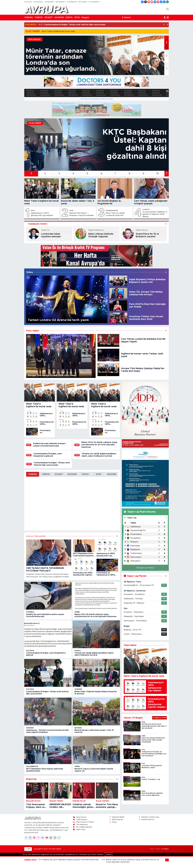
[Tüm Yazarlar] (166, 224)
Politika (30, 650)
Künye (114, 822)
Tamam (108, 854)
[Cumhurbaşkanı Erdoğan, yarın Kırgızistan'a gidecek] (48, 634)
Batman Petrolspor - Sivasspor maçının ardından (81, 214)
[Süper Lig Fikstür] (166, 576)
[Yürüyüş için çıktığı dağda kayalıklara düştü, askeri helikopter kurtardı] (96, 634)
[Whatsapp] (59, 838)
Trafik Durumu (81, 819)
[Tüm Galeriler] (166, 331)
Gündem (78, 689)
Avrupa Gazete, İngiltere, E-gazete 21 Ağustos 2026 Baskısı (155, 214)
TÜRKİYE (39, 17)
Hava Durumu (81, 817)
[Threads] (55, 838)
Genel (77, 612)
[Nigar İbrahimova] (80, 234)
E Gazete (126, 17)
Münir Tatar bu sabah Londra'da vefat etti (115, 214)
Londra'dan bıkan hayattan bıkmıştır (51, 235)
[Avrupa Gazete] (46, 9)
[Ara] (167, 9)
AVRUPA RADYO (147, 819)
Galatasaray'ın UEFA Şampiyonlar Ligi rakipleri (42, 214)
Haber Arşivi (80, 829)
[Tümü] (117, 779)
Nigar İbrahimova (96, 230)
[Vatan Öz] (33, 234)
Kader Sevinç (142, 230)
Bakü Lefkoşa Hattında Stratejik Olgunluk (100, 235)
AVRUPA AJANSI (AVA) (150, 817)
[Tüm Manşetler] (117, 536)
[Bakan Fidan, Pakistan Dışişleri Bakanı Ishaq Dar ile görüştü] (96, 673)
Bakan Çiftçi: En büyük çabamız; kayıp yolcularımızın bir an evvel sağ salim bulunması (99, 444)
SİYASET (49, 17)
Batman (78, 728)
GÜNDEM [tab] (32, 474)
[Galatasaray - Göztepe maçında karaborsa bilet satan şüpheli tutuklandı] (48, 711)
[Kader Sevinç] (128, 234)
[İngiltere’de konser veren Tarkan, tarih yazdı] (108, 355)
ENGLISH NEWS (118, 817)
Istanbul (30, 612)
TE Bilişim (165, 849)
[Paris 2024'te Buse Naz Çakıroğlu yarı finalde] (118, 305)
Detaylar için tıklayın (145, 568)
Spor (33, 210)
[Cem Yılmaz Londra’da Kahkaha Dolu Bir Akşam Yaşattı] (108, 340)
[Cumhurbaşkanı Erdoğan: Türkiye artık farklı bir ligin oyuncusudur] (48, 673)
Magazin (85, 17)
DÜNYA (69, 17)
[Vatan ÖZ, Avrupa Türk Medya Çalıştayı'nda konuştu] (118, 293)
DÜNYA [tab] (85, 474)
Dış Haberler (32, 766)
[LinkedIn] (42, 838)
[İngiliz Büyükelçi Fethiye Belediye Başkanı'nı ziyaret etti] (118, 281)
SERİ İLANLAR (117, 819)
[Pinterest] (34, 838)
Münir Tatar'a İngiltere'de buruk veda (58, 31)
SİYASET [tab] (59, 474)
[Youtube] (47, 838)
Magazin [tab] (111, 474)
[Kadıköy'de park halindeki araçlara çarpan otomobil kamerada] (48, 596)
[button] (164, 24)
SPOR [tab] (98, 474)
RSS (29, 849)
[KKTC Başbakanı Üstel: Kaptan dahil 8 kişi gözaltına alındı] (48, 750)
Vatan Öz (45, 230)
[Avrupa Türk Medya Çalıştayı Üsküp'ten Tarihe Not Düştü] (108, 370)
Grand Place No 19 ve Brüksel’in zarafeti (147, 235)
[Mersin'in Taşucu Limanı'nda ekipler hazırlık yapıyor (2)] (96, 750)
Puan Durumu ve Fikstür (85, 822)
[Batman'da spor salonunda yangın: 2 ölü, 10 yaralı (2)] (96, 711)
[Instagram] (38, 838)
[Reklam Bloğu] (96, 82)
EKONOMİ (59, 17)
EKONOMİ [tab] (72, 474)
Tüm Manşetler (82, 824)
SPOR (77, 17)
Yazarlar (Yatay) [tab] (37, 224)
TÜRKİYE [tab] (46, 474)
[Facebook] (26, 838)
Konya (77, 650)
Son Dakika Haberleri (84, 827)
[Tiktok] (51, 838)
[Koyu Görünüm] (165, 17)
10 (157, 173)
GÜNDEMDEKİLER (112, 210)
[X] (30, 838)
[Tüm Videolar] (166, 272)
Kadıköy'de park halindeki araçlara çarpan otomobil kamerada (71, 860)
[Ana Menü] (168, 17)
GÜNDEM (28, 17)
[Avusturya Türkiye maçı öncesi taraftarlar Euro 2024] (118, 318)
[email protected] (31, 832)
